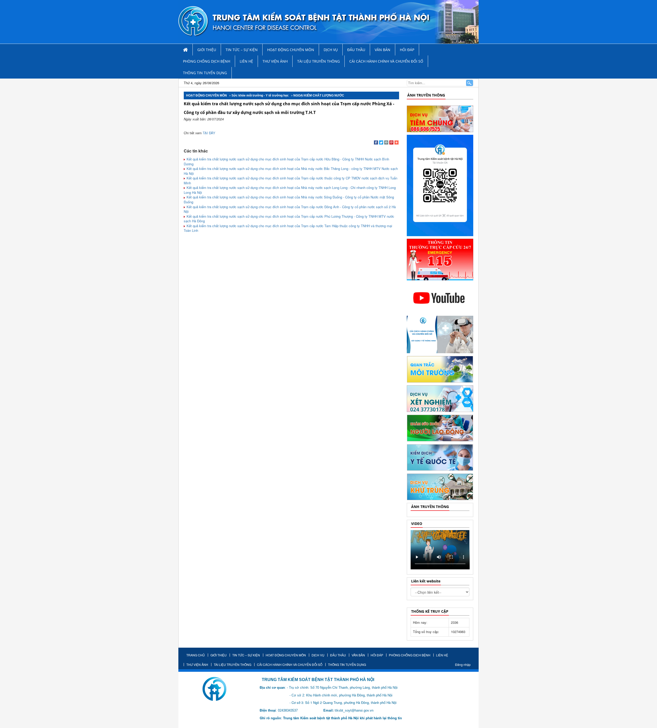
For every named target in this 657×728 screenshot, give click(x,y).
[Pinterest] (391, 143)
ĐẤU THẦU (356, 49)
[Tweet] (381, 143)
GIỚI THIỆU (206, 49)
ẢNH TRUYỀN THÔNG (426, 95)
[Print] (386, 143)
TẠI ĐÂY (208, 132)
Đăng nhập (463, 664)
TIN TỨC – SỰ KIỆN (242, 49)
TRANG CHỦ (195, 655)
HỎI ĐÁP (407, 49)
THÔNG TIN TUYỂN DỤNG (205, 72)
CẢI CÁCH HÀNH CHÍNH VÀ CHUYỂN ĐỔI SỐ (386, 61)
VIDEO (416, 523)
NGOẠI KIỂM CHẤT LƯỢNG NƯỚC (318, 95)
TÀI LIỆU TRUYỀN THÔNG (318, 61)
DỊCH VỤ (331, 49)
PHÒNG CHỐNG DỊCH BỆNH (206, 61)
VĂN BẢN (382, 49)
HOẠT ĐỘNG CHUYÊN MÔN (290, 49)
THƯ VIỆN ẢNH (275, 61)
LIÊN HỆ (246, 61)
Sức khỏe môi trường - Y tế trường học (260, 95)
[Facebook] (376, 143)
